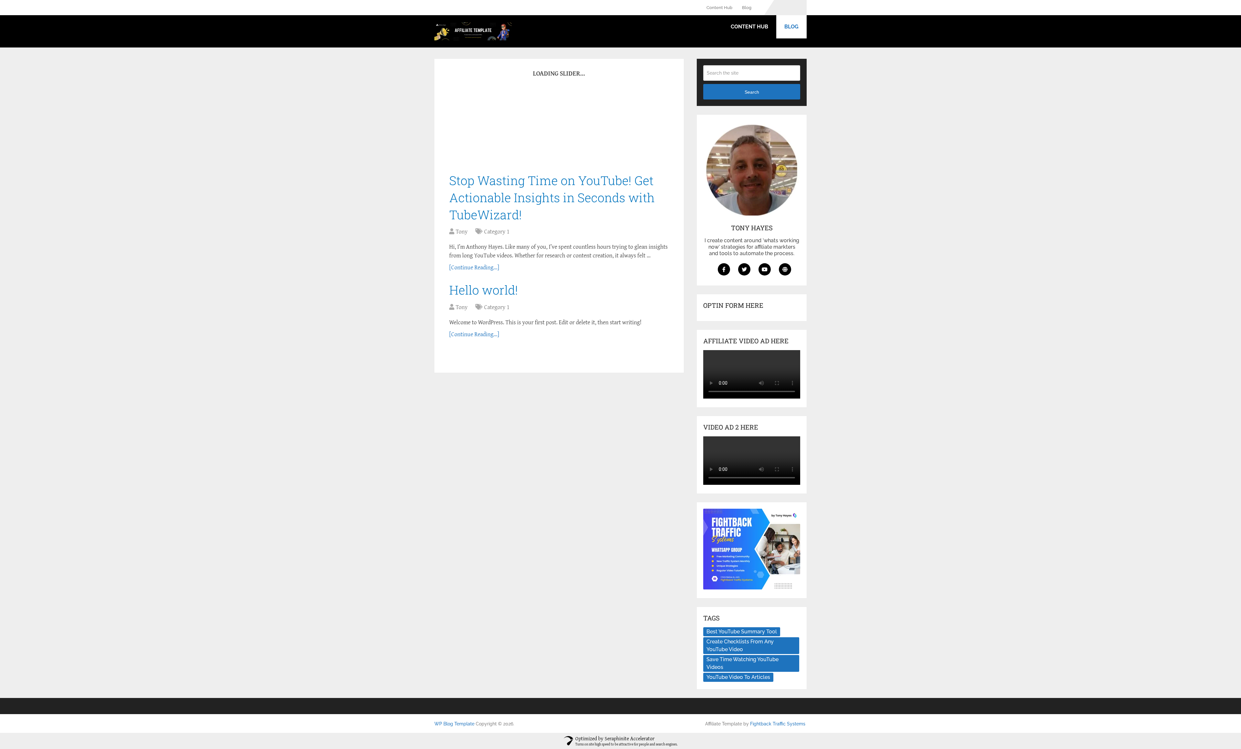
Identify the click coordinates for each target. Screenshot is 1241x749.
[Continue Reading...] (474, 267)
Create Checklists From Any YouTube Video (740, 645)
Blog (746, 7)
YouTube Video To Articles (738, 677)
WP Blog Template (454, 723)
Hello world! (483, 290)
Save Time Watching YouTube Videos (742, 663)
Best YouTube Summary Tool (741, 632)
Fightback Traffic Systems (777, 723)
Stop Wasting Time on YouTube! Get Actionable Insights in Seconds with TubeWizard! (552, 197)
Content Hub (719, 7)
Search (752, 92)
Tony (462, 231)
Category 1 (496, 231)
